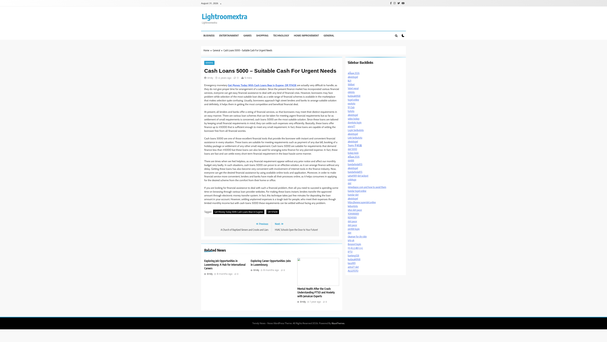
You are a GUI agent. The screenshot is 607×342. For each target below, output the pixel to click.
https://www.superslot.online (362, 202)
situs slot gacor (355, 210)
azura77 (351, 126)
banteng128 (353, 255)
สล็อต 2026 (353, 73)
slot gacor (352, 221)
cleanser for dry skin (357, 236)
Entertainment (229, 35)
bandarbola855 (355, 164)
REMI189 (352, 217)
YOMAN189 (353, 213)
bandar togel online (357, 191)
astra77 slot (353, 267)
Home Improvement (306, 35)
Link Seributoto (355, 137)
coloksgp (352, 179)
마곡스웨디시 (355, 248)
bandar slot (353, 194)
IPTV (350, 251)
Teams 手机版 (355, 145)
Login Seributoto (356, 130)
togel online (353, 99)
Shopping (262, 35)
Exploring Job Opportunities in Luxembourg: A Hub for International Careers (224, 264)
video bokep (353, 118)
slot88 (351, 160)
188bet (351, 84)
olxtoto (351, 92)
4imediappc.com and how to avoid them (367, 187)
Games (247, 35)
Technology (281, 35)
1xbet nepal (353, 88)
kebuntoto (353, 206)
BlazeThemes (338, 323)
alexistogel (353, 77)
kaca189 (352, 263)
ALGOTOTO (353, 270)
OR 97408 (273, 211)
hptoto (351, 111)
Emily (210, 77)
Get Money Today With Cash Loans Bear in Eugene (239, 211)
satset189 (352, 175)
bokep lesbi (353, 153)
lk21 (349, 80)
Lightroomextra (224, 16)
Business (209, 35)
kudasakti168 (354, 96)
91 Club (351, 107)
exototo (351, 103)
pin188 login (354, 229)
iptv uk (351, 240)
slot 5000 (352, 149)
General (329, 35)
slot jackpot (362, 175)
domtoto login (355, 122)
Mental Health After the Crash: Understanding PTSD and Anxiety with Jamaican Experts (316, 292)
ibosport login (354, 244)
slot (349, 183)
